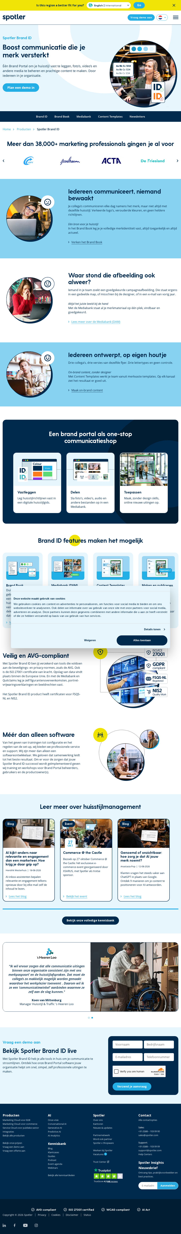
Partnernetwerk (101, 1135)
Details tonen (152, 629)
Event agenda (55, 1164)
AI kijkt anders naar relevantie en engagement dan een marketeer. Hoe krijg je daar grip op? (28, 860)
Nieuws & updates (102, 1127)
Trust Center (100, 1161)
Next (177, 160)
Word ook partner (102, 1139)
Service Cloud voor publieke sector (21, 1127)
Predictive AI (54, 1131)
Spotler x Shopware (103, 1143)
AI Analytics (54, 1135)
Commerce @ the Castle (86, 860)
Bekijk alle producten (14, 1135)
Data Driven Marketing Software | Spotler (14, 17)
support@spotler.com (150, 1150)
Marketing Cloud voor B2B (16, 1120)
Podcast (52, 1160)
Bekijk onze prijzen (12, 1143)
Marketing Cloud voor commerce (20, 1123)
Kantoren (98, 1123)
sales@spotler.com (148, 1135)
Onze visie (53, 1120)
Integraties (8, 1131)
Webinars (53, 1167)
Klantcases (53, 1152)
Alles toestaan (142, 640)
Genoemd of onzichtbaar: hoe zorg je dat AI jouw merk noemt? (143, 860)
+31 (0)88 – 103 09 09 (149, 1146)
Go (139, 5)
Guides (51, 1156)
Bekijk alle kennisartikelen (61, 1175)
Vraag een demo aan (13, 1146)
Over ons (98, 1120)
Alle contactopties (147, 1120)
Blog (50, 1148)
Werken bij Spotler (102, 1150)
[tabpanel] (90, 977)
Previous (3, 160)
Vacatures (99, 1154)
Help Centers (145, 1154)
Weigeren (90, 640)
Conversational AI (57, 1123)
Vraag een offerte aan (14, 1150)
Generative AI (55, 1127)
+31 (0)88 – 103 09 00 (149, 1131)
